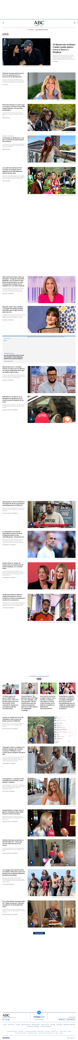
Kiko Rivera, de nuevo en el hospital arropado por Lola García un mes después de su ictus (12, 399)
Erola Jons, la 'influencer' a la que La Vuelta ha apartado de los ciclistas (13, 139)
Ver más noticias (39, 933)
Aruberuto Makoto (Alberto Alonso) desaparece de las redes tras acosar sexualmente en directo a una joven (13, 597)
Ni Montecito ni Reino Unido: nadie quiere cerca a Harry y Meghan (64, 48)
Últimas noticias (63, 1031)
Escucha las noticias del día (21, 1033)
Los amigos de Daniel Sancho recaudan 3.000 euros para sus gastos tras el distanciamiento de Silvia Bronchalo (13, 872)
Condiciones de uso (45, 1024)
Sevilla (41, 25)
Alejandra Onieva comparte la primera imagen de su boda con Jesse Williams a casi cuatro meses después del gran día (13, 750)
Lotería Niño (20, 1031)
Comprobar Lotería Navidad (30, 1031)
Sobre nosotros (11, 1024)
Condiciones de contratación (33, 1026)
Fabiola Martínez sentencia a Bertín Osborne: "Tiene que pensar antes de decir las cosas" (13, 842)
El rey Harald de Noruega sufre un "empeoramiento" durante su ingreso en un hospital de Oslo (13, 904)
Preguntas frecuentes (32, 1033)
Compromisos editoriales (46, 1026)
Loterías (69, 1031)
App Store (62, 1019)
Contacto (18, 1024)
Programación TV (54, 1031)
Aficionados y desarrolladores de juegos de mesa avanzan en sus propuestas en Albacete (13, 503)
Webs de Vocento (71, 1037)
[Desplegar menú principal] (3, 23)
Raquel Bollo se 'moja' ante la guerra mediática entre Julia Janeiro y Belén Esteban (13, 812)
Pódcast (61, 1033)
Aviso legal (53, 1024)
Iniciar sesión (75, 23)
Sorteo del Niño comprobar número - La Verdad (48, 1033)
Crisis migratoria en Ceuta (41, 29)
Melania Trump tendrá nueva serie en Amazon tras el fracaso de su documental (13, 75)
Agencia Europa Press (7, 409)
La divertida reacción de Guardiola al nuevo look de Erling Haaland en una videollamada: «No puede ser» (13, 534)
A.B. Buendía (55, 61)
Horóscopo (47, 1031)
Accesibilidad (59, 1024)
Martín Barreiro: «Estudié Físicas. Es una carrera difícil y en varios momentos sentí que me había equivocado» (13, 369)
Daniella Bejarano (6, 544)
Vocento (5, 1024)
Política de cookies (35, 1024)
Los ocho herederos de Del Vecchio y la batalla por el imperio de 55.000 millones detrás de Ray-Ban (12, 170)
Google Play (71, 1019)
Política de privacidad (25, 1024)
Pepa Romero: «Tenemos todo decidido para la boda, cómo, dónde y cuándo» (13, 780)
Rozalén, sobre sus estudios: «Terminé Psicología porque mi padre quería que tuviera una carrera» (12, 309)
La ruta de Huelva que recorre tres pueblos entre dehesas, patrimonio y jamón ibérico (14, 357)
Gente (5, 34)
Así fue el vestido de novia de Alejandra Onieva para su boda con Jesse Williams (12, 719)
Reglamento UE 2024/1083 (69, 1024)
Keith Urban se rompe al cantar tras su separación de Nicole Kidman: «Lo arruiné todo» (12, 565)
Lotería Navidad (40, 1031)
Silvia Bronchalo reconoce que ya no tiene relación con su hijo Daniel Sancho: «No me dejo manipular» (13, 107)
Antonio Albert (5, 791)
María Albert (5, 293)
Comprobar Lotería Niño (12, 1031)
